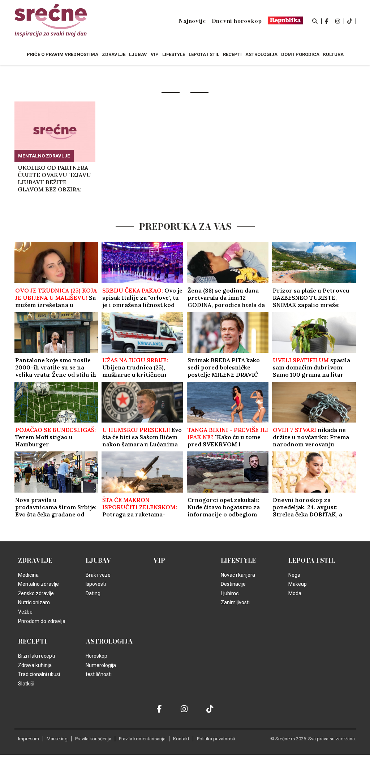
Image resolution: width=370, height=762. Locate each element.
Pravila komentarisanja (142, 738)
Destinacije (233, 584)
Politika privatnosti (216, 738)
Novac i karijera (238, 575)
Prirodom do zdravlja (41, 621)
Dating (93, 593)
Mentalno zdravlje (44, 155)
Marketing (57, 738)
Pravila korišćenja (93, 738)
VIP (159, 560)
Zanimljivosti (235, 602)
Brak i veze (98, 575)
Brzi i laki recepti (36, 656)
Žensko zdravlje (36, 593)
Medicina (28, 575)
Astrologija (109, 641)
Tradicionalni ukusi (39, 674)
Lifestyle (238, 560)
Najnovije (192, 21)
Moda (294, 593)
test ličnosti (99, 674)
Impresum (28, 738)
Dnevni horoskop (237, 21)
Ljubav (98, 560)
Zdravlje (35, 560)
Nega (294, 575)
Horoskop (96, 656)
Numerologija (101, 665)
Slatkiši (26, 684)
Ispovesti (96, 584)
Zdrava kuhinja (35, 665)
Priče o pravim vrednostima (62, 54)
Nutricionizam (34, 602)
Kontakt (181, 738)
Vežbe (25, 612)
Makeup (297, 584)
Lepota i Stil (311, 560)
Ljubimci (230, 593)
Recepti (32, 641)
